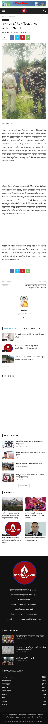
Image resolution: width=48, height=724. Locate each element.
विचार (33, 717)
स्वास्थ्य (24, 717)
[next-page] (7, 368)
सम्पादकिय (40, 715)
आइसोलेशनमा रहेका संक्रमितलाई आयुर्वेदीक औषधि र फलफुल (35, 286)
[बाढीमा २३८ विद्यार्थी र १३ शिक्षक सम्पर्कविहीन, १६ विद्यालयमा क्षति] (8, 348)
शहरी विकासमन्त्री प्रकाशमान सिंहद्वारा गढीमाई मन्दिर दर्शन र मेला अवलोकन (34, 515)
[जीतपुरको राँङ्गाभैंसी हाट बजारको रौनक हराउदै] (8, 466)
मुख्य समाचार (12, 16)
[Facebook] (12, 37)
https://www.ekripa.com (24, 314)
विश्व (29, 717)
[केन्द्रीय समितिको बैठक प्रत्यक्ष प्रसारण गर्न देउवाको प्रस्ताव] (8, 455)
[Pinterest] (22, 37)
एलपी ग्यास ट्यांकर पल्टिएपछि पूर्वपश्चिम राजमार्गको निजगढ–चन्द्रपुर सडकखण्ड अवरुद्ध (10, 515)
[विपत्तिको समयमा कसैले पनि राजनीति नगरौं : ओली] (8, 337)
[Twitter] (17, 37)
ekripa (6, 32)
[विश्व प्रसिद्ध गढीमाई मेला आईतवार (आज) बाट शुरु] (8, 639)
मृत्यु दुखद (5, 285)
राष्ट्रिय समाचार (13, 715)
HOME (5, 340)
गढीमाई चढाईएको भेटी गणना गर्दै (25, 658)
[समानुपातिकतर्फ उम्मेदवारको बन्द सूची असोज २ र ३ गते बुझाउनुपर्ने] (8, 444)
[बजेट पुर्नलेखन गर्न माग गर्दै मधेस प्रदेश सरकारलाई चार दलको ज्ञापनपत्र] (8, 477)
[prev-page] (3, 368)
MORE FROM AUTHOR (31, 329)
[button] (3, 11)
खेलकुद (17, 717)
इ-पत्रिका (39, 717)
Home (4, 16)
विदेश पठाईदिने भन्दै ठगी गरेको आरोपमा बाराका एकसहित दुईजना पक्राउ (11, 540)
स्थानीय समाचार (29, 510)
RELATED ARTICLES (12, 329)
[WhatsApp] (28, 37)
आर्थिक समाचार (10, 717)
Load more (23, 486)
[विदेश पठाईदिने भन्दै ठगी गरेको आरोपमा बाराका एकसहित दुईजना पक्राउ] (12, 529)
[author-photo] (24, 307)
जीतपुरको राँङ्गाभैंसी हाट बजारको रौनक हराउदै (29, 463)
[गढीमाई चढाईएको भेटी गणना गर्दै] (8, 661)
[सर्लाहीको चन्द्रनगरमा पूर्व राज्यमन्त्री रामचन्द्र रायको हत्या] (35, 529)
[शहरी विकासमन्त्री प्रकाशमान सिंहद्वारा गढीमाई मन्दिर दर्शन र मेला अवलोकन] (35, 504)
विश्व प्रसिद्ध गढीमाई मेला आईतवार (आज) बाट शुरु (30, 636)
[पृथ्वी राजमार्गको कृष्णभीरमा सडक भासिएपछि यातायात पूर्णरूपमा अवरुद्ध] (8, 359)
